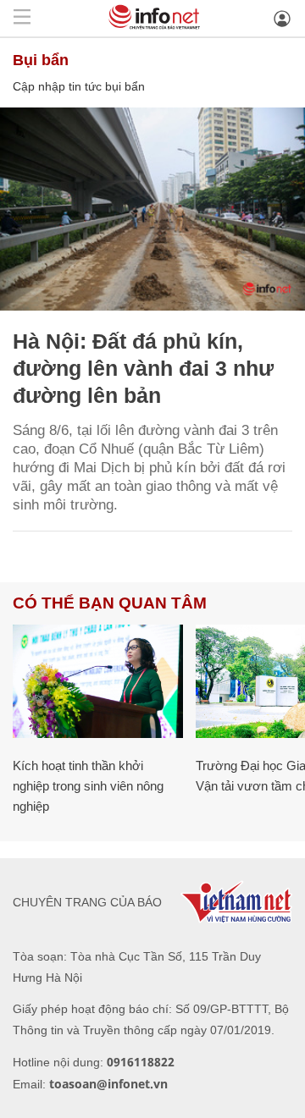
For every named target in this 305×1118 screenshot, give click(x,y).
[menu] (22, 18)
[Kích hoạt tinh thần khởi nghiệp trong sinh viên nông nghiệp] (98, 681)
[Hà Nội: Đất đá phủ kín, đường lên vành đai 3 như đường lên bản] (152, 209)
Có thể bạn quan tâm (110, 603)
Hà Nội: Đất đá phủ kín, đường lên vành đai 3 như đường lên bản (143, 368)
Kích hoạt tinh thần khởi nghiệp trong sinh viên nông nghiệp (88, 785)
